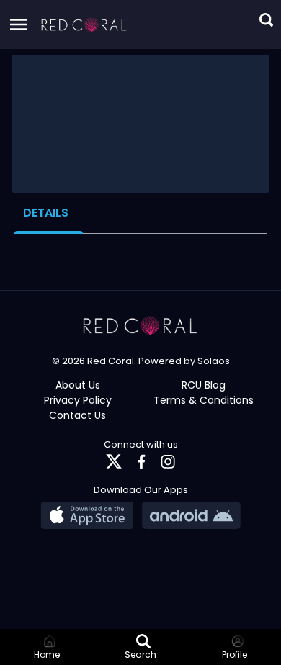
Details (45, 212)
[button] (84, 24)
